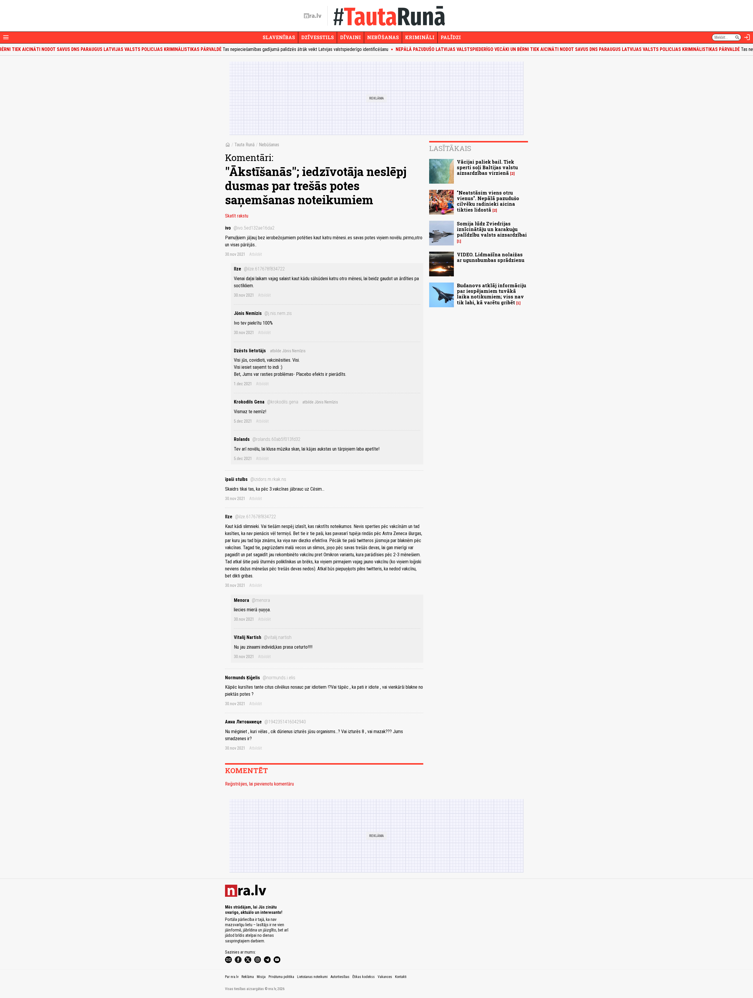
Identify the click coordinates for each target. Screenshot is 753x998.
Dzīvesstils (317, 37)
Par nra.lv (232, 977)
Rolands (267, 439)
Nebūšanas (383, 37)
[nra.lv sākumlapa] (312, 16)
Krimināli (419, 37)
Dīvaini (350, 37)
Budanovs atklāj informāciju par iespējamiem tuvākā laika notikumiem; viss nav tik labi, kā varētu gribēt (491, 293)
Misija (261, 977)
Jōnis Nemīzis (263, 313)
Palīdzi (451, 37)
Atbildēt (255, 254)
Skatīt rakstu (236, 216)
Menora (252, 600)
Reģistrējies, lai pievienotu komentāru (259, 784)
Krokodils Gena (266, 402)
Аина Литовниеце (265, 722)
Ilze (259, 269)
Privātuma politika (281, 977)
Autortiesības (340, 977)
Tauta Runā (244, 144)
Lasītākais (450, 148)
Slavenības (279, 37)
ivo (249, 228)
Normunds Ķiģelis (260, 677)
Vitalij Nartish (262, 637)
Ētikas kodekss (363, 977)
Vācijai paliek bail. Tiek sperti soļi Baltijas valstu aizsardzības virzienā (487, 167)
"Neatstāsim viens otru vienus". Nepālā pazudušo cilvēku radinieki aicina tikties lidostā (488, 201)
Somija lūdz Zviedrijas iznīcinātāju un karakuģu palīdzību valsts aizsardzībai (492, 229)
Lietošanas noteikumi (312, 977)
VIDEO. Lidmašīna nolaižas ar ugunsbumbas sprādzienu (490, 257)
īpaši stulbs (255, 479)
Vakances (385, 977)
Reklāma (247, 977)
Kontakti (401, 977)
